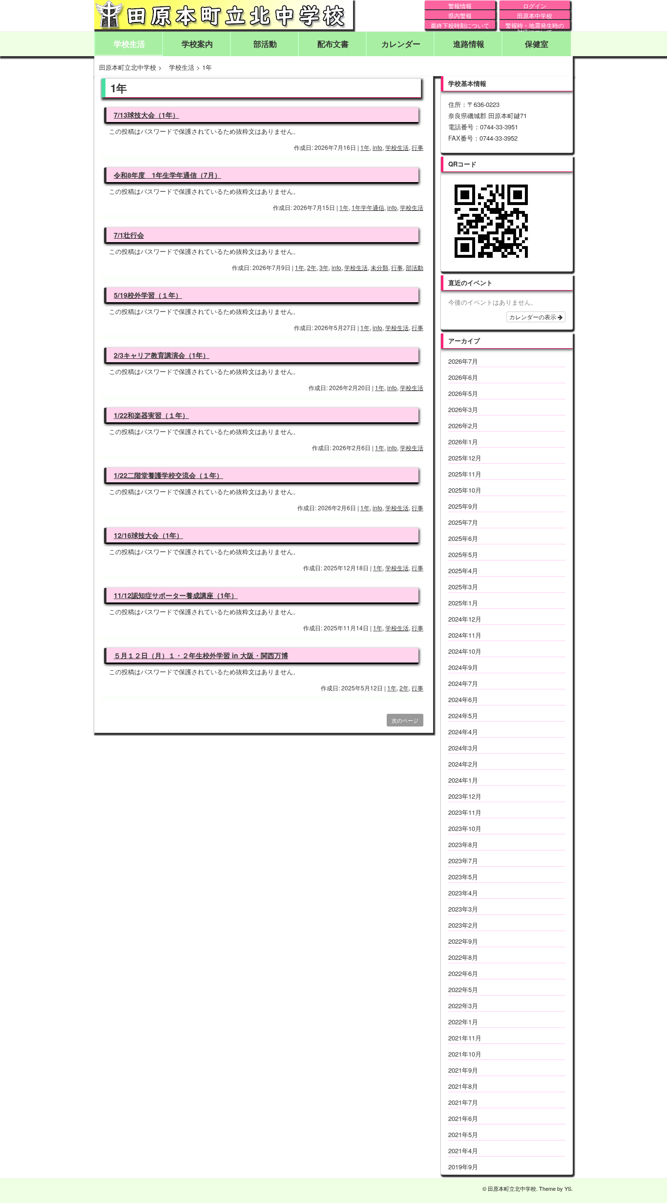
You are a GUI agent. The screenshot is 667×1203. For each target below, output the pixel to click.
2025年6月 (463, 538)
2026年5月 (463, 393)
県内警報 (460, 15)
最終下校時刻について (460, 25)
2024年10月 (464, 651)
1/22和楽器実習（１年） (151, 415)
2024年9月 (463, 667)
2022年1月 (463, 1021)
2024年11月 (464, 635)
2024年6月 (463, 699)
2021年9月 (463, 1070)
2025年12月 (464, 457)
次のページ (405, 720)
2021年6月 (463, 1118)
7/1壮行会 (129, 235)
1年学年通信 (368, 207)
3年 (324, 267)
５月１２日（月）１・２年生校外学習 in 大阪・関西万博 (201, 655)
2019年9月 (463, 1166)
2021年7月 (463, 1102)
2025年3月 (463, 586)
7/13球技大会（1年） (146, 115)
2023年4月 (463, 892)
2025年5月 (463, 554)
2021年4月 (463, 1150)
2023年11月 (464, 812)
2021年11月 (464, 1037)
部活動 (265, 43)
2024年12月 (464, 618)
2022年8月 (463, 957)
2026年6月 (463, 377)
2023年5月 (463, 876)
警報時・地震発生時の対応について (534, 25)
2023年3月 (463, 908)
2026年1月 (463, 441)
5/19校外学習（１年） (148, 295)
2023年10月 (464, 828)
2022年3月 (463, 1005)
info (377, 147)
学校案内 (197, 43)
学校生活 (129, 43)
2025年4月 (463, 570)
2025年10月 (464, 490)
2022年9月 (463, 941)
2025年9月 (463, 506)
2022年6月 (463, 973)
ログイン (534, 5)
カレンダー (400, 43)
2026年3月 (463, 409)
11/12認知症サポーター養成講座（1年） (176, 595)
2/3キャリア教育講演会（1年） (161, 355)
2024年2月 (463, 763)
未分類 (379, 267)
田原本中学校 (534, 15)
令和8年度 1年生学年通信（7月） (167, 175)
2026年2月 (463, 425)
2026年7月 (463, 361)
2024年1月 (463, 780)
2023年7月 (463, 860)
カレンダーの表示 (533, 316)
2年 (311, 267)
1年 (365, 147)
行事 (417, 147)
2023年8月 (463, 844)
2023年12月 (464, 796)
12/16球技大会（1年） (148, 535)
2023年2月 (463, 925)
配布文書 (333, 43)
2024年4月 (463, 731)
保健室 (536, 43)
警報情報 (460, 5)
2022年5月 (463, 989)
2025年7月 (463, 522)
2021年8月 (463, 1086)
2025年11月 (464, 473)
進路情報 (468, 43)
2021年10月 (464, 1053)
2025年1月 (463, 602)
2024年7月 (463, 683)
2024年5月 (463, 715)
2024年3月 (463, 747)
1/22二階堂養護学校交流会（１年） (168, 475)
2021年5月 (463, 1134)
